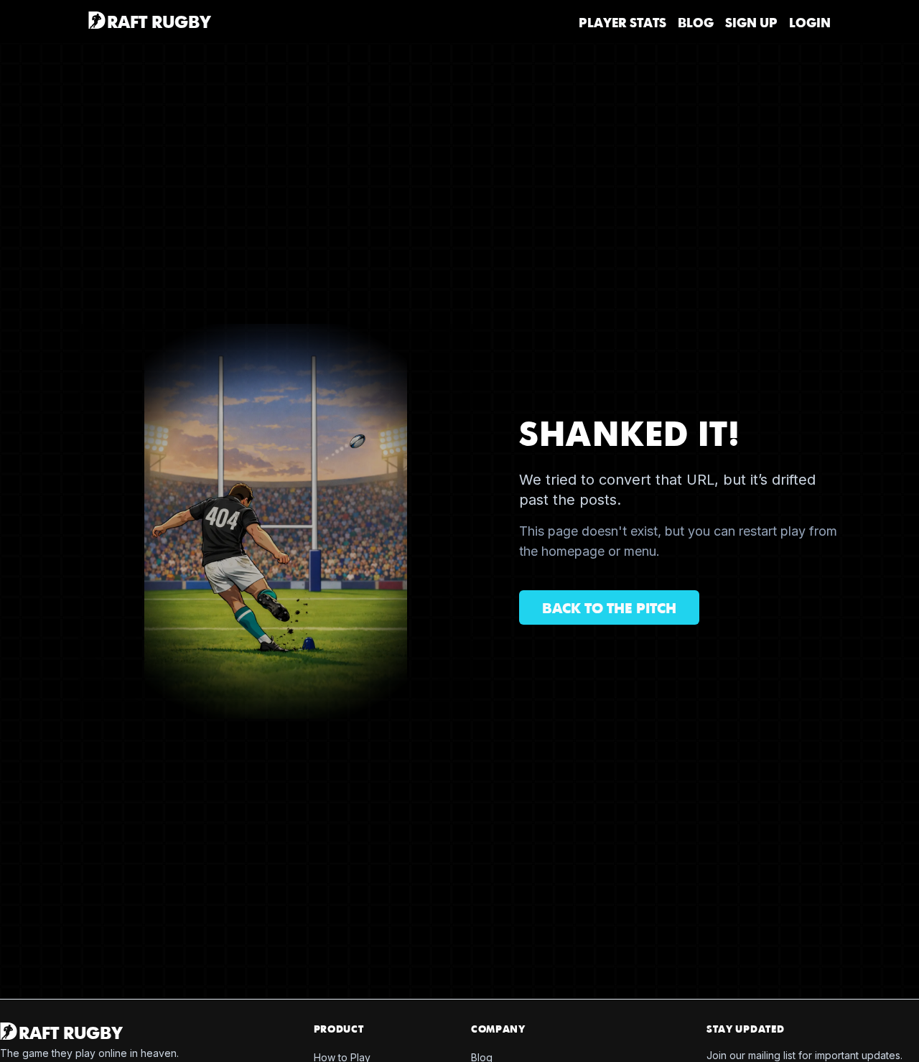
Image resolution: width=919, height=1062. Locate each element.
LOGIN (810, 23)
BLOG (696, 23)
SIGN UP (751, 23)
